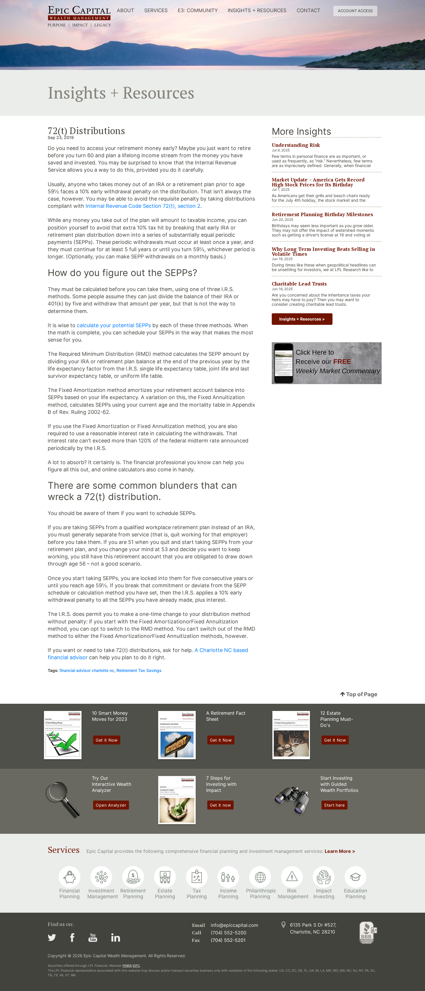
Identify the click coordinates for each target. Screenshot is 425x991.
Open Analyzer (111, 805)
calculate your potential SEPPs (114, 325)
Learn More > (340, 851)
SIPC (136, 966)
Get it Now (107, 740)
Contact (308, 10)
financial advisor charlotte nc (87, 670)
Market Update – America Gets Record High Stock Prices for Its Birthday (318, 182)
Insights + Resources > (302, 318)
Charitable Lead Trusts (299, 283)
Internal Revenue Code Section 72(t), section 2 (143, 206)
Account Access (355, 10)
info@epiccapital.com (234, 925)
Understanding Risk (296, 145)
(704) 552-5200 (228, 933)
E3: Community (198, 10)
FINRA (127, 966)
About (125, 10)
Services (156, 10)
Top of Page (361, 694)
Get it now (220, 805)
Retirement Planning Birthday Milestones (322, 214)
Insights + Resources (257, 10)
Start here (334, 805)
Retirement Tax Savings (139, 670)
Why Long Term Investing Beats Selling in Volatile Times (323, 251)
